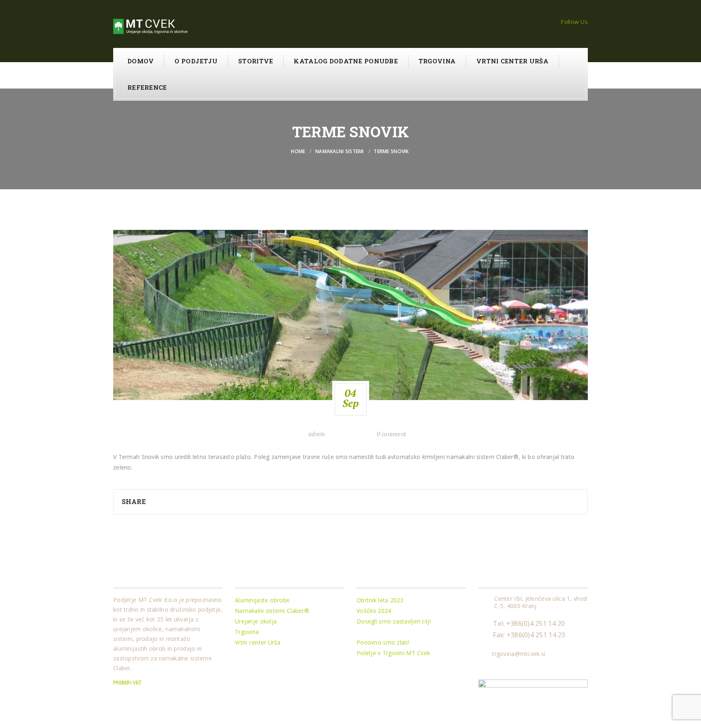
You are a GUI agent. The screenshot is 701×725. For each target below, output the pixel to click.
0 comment (391, 434)
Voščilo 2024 (374, 611)
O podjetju (195, 61)
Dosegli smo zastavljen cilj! (394, 621)
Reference (147, 87)
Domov (140, 61)
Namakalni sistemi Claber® (272, 611)
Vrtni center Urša (512, 61)
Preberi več (128, 682)
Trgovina (437, 61)
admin (316, 434)
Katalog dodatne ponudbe (346, 61)
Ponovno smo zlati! (383, 642)
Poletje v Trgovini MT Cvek (393, 653)
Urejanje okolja (256, 621)
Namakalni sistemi (339, 151)
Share (134, 501)
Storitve (255, 61)
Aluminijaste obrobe (262, 600)
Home (298, 151)
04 (350, 398)
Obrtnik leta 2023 (380, 600)
